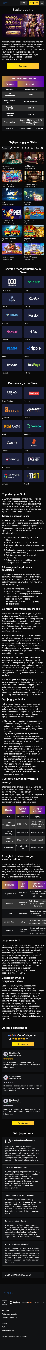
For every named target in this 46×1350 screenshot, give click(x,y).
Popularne (5, 148)
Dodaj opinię (23, 1044)
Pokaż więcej (23, 1123)
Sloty (38, 148)
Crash (27, 148)
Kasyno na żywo (17, 148)
